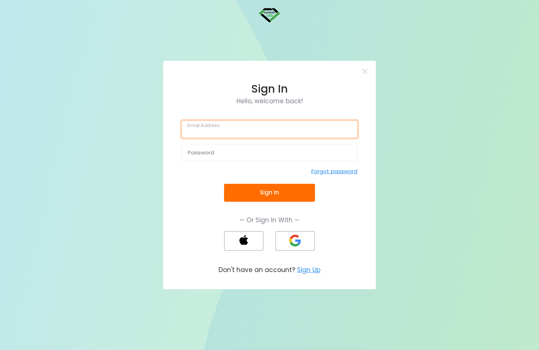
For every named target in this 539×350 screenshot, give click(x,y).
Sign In (269, 192)
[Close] (365, 71)
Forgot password (334, 171)
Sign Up (308, 269)
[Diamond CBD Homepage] (269, 15)
